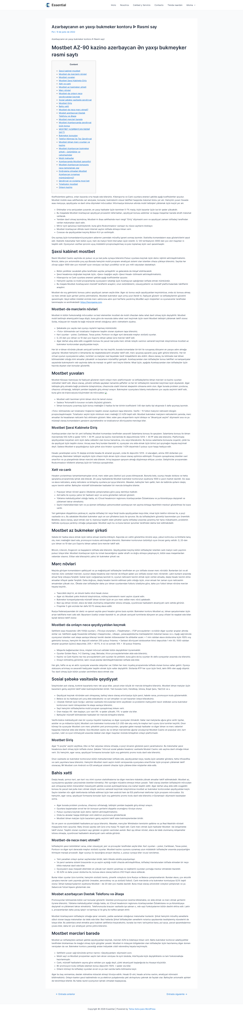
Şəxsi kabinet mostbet (69, 71)
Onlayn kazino (65, 187)
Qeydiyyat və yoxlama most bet (74, 181)
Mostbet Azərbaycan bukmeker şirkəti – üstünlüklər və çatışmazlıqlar (74, 151)
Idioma (189, 5)
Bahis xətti (64, 106)
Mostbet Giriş (65, 103)
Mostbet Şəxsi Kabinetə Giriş (73, 80)
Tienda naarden (175, 5)
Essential (59, 5)
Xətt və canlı (65, 83)
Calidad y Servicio (141, 5)
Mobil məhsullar (66, 158)
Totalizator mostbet (68, 184)
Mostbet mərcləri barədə (71, 119)
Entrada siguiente (177, 994)
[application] (194, 5)
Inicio (113, 5)
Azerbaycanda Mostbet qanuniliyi (75, 161)
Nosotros (124, 5)
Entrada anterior (65, 994)
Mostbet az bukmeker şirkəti (72, 87)
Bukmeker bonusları (68, 135)
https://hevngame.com (91, 302)
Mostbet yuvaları (67, 77)
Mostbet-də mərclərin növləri (73, 74)
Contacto (159, 5)
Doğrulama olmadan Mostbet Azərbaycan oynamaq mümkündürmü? (73, 174)
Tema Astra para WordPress (142, 1009)
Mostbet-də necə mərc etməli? (73, 109)
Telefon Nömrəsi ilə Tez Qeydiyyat (75, 138)
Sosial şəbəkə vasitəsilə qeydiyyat (75, 100)
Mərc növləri (65, 90)
